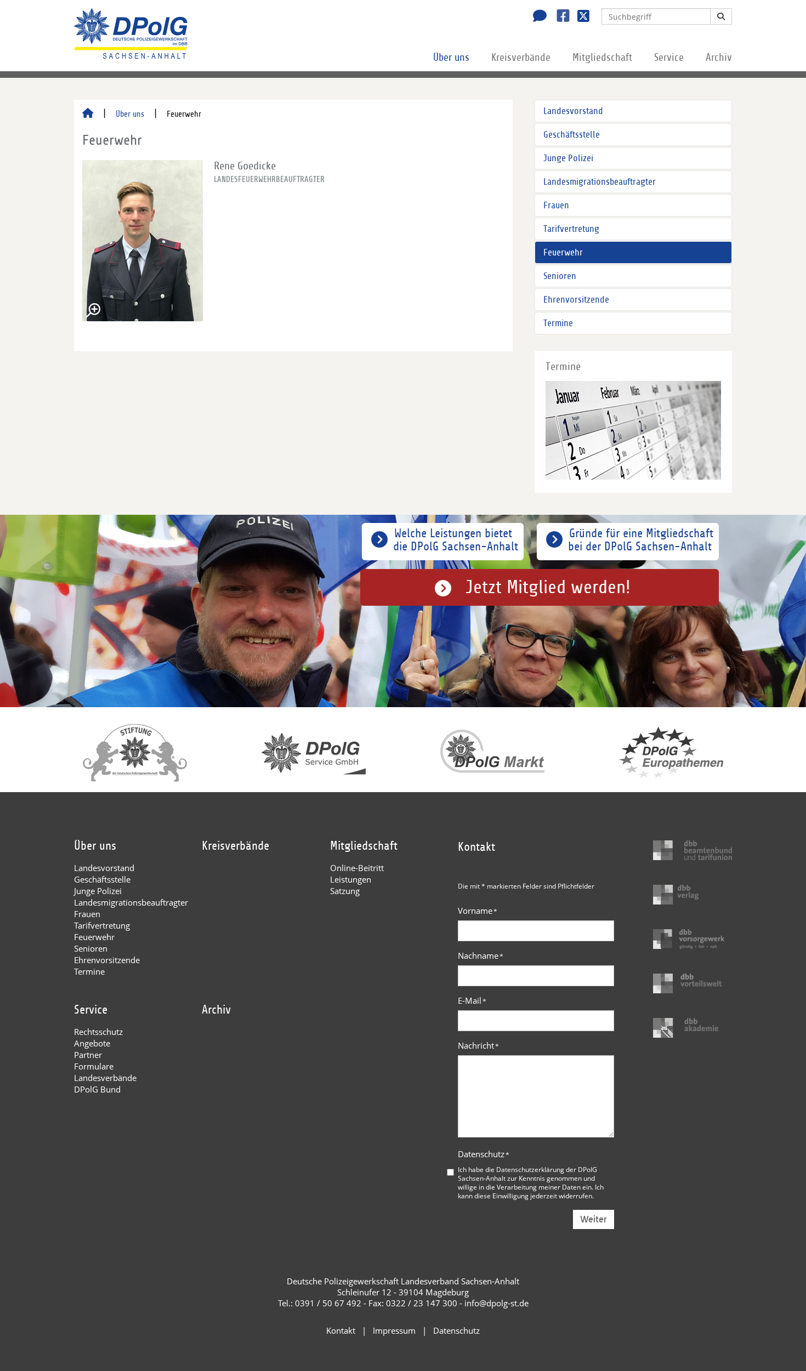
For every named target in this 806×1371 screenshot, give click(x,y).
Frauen (556, 205)
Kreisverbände (520, 57)
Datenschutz (483, 1153)
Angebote (92, 1043)
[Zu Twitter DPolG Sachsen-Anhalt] (579, 17)
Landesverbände (105, 1077)
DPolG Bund (97, 1089)
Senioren (559, 276)
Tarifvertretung (571, 229)
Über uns (451, 57)
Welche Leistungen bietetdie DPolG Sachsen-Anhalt (455, 540)
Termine (558, 323)
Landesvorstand (573, 111)
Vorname (477, 910)
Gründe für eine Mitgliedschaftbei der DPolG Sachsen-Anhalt (640, 540)
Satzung (345, 890)
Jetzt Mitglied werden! (548, 587)
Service (669, 57)
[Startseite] (87, 114)
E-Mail (472, 1000)
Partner (88, 1054)
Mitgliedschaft (602, 57)
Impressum (394, 1330)
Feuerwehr (563, 252)
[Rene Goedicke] (142, 240)
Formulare (93, 1066)
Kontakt (340, 1330)
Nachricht (478, 1045)
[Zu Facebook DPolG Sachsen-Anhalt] (559, 17)
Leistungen (350, 879)
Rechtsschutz (98, 1031)
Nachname (480, 955)
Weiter (593, 1219)
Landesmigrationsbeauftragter (599, 182)
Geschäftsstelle (571, 134)
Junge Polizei (568, 158)
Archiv (719, 57)
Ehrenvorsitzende (576, 299)
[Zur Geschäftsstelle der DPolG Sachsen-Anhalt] (537, 17)
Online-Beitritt (357, 867)
